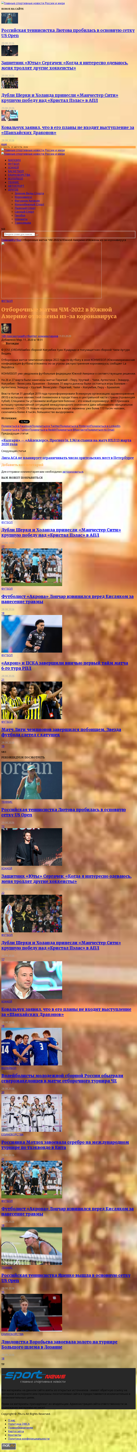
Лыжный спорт (25, 208)
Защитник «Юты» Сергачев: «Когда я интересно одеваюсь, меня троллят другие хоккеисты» (64, 65)
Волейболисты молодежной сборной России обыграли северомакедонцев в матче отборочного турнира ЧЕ (62, 1078)
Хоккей (13, 167)
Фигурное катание (27, 200)
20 (2, 1092)
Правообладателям (20, 1427)
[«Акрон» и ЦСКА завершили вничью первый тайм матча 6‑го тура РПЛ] (31, 651)
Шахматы (21, 219)
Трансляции (23, 223)
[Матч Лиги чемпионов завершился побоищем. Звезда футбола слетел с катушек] (31, 718)
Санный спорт (24, 212)
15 (2, 1292)
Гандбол (20, 215)
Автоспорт (16, 186)
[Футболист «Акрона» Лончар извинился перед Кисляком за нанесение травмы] (31, 585)
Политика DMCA (19, 1424)
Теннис (13, 182)
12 (2, 826)
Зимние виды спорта (29, 193)
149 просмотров (12, 336)
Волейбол (15, 178)
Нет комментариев (45, 336)
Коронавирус (23, 197)
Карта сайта (16, 1431)
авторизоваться (72, 472)
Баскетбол (16, 171)
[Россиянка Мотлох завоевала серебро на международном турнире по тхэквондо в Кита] (31, 1131)
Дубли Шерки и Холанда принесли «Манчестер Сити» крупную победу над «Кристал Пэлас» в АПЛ (59, 98)
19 (2, 746)
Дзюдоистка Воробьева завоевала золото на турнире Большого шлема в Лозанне (59, 1344)
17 (2, 546)
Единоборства (19, 175)
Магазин (14, 160)
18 (2, 613)
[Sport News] (33, 3)
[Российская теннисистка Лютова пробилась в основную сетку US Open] (9, 22)
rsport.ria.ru (25, 418)
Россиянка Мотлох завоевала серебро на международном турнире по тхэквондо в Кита (65, 1145)
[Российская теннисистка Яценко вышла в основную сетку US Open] (31, 1264)
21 (2, 680)
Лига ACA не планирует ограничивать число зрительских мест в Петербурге (67, 458)
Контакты (14, 1435)
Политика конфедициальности (29, 1438)
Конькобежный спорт (29, 204)
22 (2, 893)
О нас (11, 1420)
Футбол (13, 164)
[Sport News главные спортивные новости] (34, 1383)
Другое (13, 189)
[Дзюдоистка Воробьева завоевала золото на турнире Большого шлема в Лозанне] (31, 1330)
